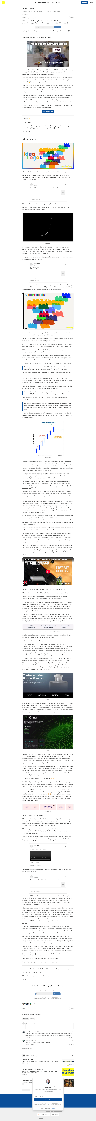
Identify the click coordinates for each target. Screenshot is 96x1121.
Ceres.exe (28, 1040)
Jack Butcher (48, 243)
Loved (24, 972)
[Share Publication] (78, 2)
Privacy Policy (58, 1104)
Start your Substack (44, 1114)
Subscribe (84, 2)
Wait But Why (48, 457)
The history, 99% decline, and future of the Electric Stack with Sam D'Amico (40, 1061)
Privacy (48, 1111)
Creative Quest (26, 488)
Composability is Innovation (47, 341)
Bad (40, 972)
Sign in (91, 2)
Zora (28, 344)
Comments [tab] (25, 1018)
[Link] (20, 139)
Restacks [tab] (32, 1018)
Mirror (44, 344)
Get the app (55, 1114)
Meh (37, 972)
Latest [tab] (27, 1055)
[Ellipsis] (73, 1032)
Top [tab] (24, 1055)
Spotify (52, 31)
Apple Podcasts (60, 31)
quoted (36, 363)
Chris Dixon (55, 175)
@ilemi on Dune (48, 811)
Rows (49, 37)
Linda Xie (44, 339)
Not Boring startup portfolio (55, 102)
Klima (34, 705)
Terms (52, 1111)
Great (28, 972)
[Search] (75, 2)
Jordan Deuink (29, 1031)
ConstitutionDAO (44, 778)
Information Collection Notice (47, 1104)
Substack (41, 1118)
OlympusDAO (28, 659)
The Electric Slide (28, 1059)
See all (25, 1090)
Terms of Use (54, 1103)
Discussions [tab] (33, 1055)
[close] (61, 1080)
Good (33, 972)
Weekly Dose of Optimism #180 (32, 1069)
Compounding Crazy (58, 386)
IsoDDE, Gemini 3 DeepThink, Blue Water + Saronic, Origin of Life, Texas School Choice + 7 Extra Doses (39, 1071)
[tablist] (28, 1018)
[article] (48, 1062)
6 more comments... (27, 1048)
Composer (52, 356)
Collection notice (58, 1111)
